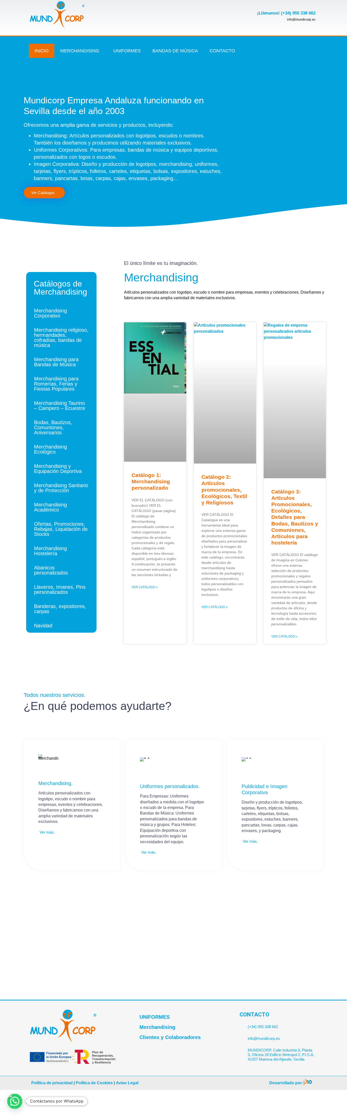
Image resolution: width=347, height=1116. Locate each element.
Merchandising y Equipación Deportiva (58, 468)
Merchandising (79, 50)
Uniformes (127, 50)
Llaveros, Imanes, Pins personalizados (60, 589)
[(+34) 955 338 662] (242, 1025)
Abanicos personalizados (51, 570)
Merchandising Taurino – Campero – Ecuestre (59, 405)
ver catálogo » (145, 587)
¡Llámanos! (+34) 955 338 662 (286, 13)
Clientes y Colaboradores (170, 1037)
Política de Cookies (94, 1083)
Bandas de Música (175, 50)
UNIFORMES (154, 1017)
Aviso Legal (127, 1083)
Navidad (43, 625)
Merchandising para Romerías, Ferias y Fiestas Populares (56, 384)
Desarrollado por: (286, 1083)
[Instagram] (284, 57)
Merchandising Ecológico (50, 449)
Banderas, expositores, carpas (60, 608)
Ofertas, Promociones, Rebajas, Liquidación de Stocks (61, 529)
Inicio (42, 50)
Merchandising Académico (50, 507)
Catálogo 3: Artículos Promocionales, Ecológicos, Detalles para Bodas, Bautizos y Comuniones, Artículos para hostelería (294, 517)
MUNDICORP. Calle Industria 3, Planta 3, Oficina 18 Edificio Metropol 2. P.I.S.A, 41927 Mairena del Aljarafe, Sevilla (281, 1054)
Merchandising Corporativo (50, 313)
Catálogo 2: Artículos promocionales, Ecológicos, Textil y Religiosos (224, 489)
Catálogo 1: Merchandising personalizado (151, 481)
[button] (14, 1101)
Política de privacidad (52, 1083)
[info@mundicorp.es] (242, 1036)
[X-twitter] (284, 42)
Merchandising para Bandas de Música (56, 362)
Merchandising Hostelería (50, 551)
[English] (315, 47)
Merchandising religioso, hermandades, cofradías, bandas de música (61, 337)
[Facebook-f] (268, 42)
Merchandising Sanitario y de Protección (61, 488)
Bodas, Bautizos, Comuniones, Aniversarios (53, 427)
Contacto (222, 50)
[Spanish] (315, 54)
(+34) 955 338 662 (263, 1027)
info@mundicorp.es (264, 1038)
